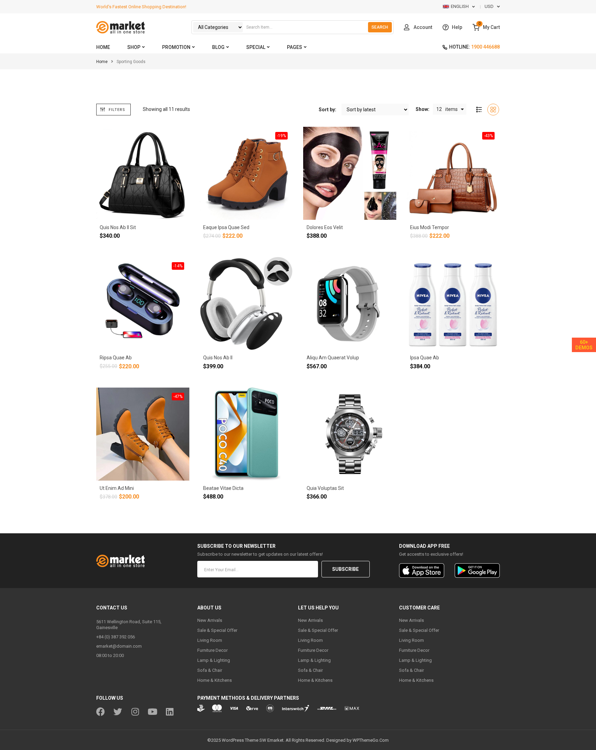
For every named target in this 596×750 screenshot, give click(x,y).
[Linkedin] (169, 711)
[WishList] (101, 212)
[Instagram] (135, 711)
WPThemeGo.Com (370, 740)
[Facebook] (100, 711)
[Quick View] (129, 212)
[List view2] (479, 109)
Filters (117, 109)
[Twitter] (117, 711)
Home (102, 61)
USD (489, 6)
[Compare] (115, 212)
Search (379, 27)
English (460, 6)
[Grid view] (493, 109)
